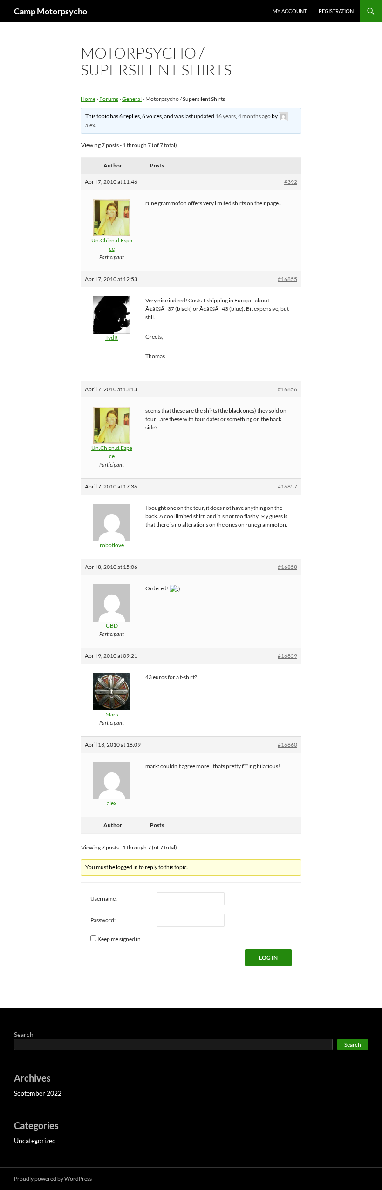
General (132, 98)
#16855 (287, 278)
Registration (336, 11)
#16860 (287, 744)
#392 (290, 181)
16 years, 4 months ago (243, 116)
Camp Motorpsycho (50, 11)
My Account (290, 11)
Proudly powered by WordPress (53, 1178)
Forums (108, 98)
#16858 (287, 566)
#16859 (287, 655)
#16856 (287, 389)
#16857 (287, 486)
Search (24, 1034)
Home (88, 98)
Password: (103, 919)
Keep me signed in (119, 939)
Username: (103, 898)
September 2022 (37, 1093)
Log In (268, 957)
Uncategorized (35, 1140)
